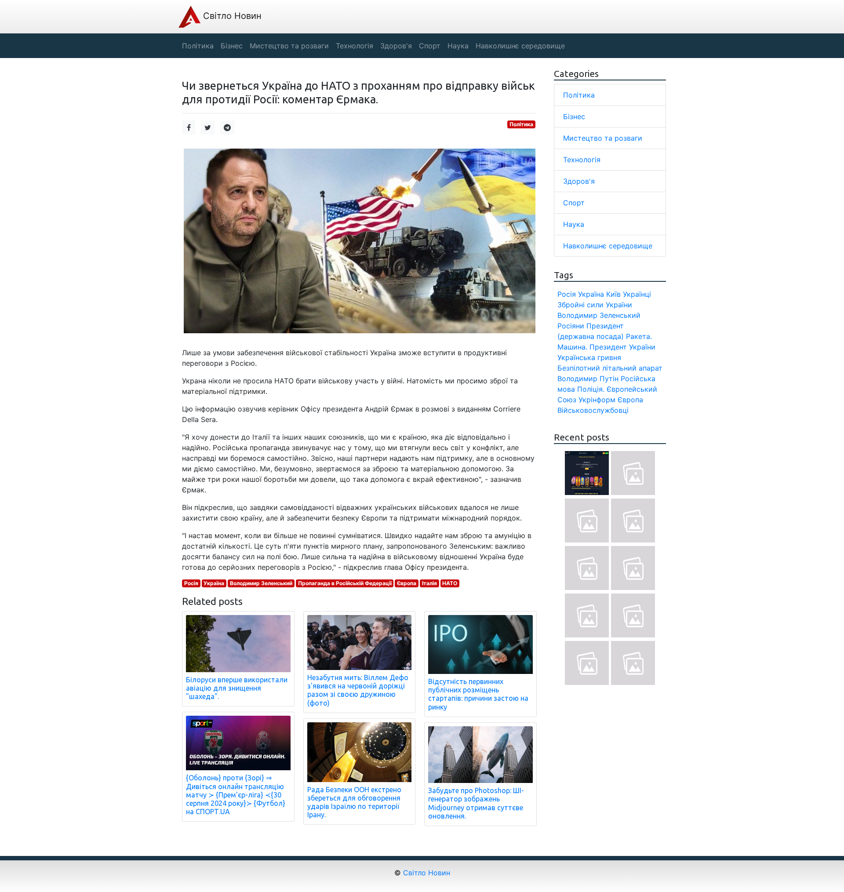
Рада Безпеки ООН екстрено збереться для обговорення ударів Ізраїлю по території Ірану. (354, 802)
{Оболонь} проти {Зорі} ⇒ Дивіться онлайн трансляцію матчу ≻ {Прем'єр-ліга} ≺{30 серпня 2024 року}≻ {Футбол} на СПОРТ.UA (235, 795)
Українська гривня (589, 357)
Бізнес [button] (232, 45)
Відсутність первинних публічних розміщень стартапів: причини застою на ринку (478, 694)
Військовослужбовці (593, 410)
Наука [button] (458, 45)
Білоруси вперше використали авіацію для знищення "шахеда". (236, 688)
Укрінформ (596, 399)
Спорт (574, 202)
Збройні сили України (594, 304)
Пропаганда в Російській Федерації (345, 583)
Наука (573, 224)
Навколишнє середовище (607, 245)
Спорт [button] (429, 45)
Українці (637, 294)
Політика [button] (198, 45)
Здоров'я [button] (396, 45)
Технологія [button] (354, 45)
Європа (406, 583)
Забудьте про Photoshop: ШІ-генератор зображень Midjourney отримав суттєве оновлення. (476, 803)
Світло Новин (231, 16)
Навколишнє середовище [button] (520, 45)
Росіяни (570, 325)
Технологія (581, 159)
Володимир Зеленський (261, 583)
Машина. (572, 346)
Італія (429, 583)
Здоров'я (579, 181)
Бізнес (574, 116)
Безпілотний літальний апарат (609, 368)
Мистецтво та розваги (602, 138)
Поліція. (590, 389)
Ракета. (639, 336)
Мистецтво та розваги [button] (289, 45)
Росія (191, 583)
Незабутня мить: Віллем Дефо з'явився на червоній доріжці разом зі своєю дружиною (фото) (357, 690)
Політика (521, 124)
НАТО (449, 583)
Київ (613, 294)
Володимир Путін (587, 378)
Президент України (622, 346)
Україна (214, 583)
